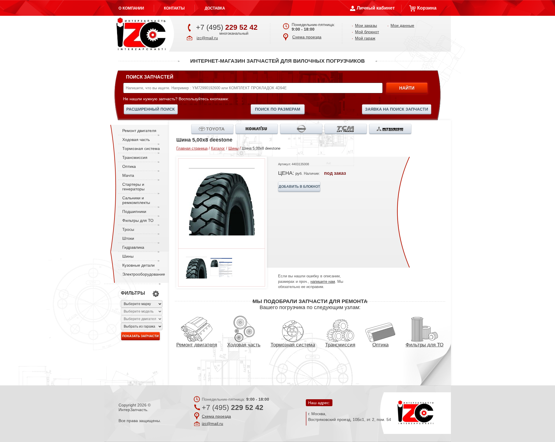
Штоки (128, 238)
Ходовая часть (136, 139)
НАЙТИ (407, 88)
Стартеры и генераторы (133, 186)
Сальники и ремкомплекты (136, 200)
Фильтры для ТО (137, 220)
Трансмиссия (134, 157)
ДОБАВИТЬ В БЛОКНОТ (299, 187)
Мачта (128, 175)
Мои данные (402, 25)
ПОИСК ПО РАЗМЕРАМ (277, 109)
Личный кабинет (376, 7)
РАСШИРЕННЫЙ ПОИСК (150, 109)
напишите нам (322, 281)
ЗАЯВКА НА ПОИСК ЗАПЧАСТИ (396, 109)
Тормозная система (141, 148)
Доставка (215, 8)
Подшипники (134, 211)
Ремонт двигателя (139, 130)
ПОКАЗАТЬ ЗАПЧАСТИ (140, 336)
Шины (128, 256)
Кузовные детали (138, 265)
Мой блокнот (367, 31)
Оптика (129, 166)
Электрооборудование (143, 274)
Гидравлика (133, 247)
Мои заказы (366, 25)
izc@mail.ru (207, 38)
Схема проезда (306, 37)
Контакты (174, 8)
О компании (131, 8)
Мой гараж (365, 38)
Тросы (128, 229)
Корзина (426, 7)
